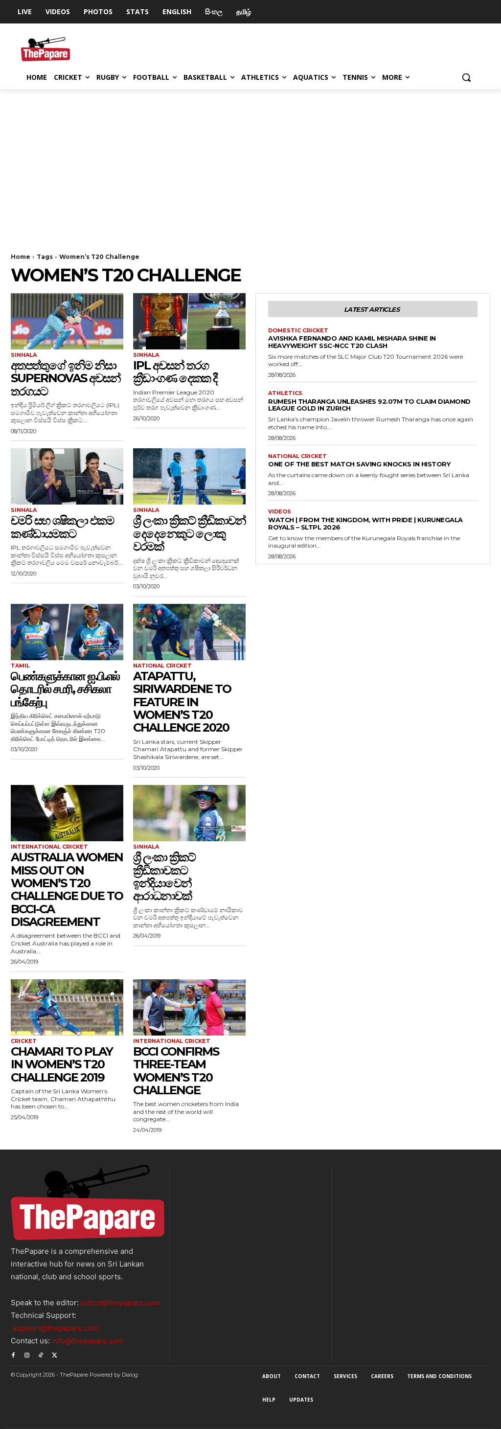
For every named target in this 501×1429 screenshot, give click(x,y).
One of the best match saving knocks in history (359, 464)
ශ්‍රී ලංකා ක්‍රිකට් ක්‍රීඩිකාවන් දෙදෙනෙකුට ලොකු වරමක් (189, 533)
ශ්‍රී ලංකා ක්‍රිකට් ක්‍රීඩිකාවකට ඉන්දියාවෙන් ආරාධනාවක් (164, 876)
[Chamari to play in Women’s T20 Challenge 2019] (67, 1007)
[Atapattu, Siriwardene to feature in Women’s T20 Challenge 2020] (189, 632)
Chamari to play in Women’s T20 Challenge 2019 (62, 1064)
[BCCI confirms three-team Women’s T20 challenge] (189, 1007)
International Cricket (49, 847)
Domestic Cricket (298, 330)
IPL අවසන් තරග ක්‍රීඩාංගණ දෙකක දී (175, 371)
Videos (279, 511)
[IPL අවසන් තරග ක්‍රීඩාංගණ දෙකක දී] (189, 321)
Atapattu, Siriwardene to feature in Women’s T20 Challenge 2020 (182, 702)
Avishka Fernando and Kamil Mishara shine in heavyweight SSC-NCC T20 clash (352, 341)
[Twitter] (54, 1354)
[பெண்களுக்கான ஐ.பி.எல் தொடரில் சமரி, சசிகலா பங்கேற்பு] (67, 632)
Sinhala (24, 355)
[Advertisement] (250, 162)
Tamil (20, 666)
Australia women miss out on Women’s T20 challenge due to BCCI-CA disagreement (67, 889)
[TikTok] (40, 1354)
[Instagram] (27, 1354)
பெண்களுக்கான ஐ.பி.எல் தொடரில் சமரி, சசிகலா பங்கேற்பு (65, 689)
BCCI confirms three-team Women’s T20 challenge (176, 1070)
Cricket (24, 1041)
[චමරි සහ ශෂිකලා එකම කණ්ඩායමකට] (67, 476)
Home (20, 256)
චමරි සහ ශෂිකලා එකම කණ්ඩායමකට (62, 526)
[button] (466, 77)
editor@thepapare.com (120, 1302)
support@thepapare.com (56, 1328)
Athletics (285, 393)
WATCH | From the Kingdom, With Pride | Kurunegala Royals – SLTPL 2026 (365, 523)
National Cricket (162, 666)
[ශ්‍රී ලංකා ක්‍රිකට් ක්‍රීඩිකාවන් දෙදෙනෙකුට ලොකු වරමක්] (189, 476)
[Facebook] (13, 1354)
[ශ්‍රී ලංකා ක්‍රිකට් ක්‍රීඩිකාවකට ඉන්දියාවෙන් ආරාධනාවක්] (189, 813)
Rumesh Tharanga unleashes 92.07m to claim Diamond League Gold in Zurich (369, 405)
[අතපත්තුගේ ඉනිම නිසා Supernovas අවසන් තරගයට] (67, 321)
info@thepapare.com (88, 1340)
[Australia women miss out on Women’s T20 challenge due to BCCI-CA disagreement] (67, 813)
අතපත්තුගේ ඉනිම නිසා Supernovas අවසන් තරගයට (65, 378)
